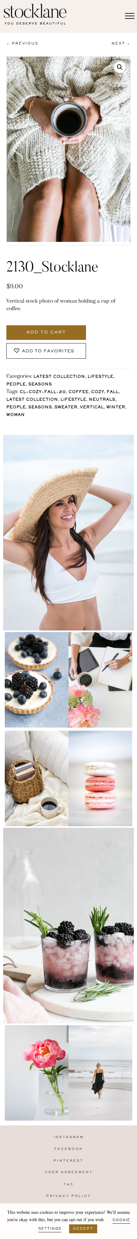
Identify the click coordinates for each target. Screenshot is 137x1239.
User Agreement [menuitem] (69, 1172)
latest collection (32, 400)
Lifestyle (100, 377)
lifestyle (73, 400)
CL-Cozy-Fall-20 (43, 392)
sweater (65, 407)
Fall (113, 392)
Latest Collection (59, 377)
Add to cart (46, 332)
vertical (92, 407)
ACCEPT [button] (83, 1228)
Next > (121, 43)
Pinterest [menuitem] (68, 1160)
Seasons (40, 384)
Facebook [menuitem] (68, 1149)
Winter (115, 407)
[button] (120, 67)
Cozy (97, 392)
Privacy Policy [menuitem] (68, 1196)
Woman (15, 415)
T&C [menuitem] (68, 1184)
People (16, 384)
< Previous (22, 43)
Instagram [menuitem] (68, 1137)
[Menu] (129, 16)
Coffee (78, 392)
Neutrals (102, 400)
